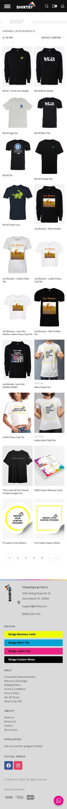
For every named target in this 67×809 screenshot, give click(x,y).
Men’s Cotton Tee (42, 387)
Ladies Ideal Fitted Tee (45, 440)
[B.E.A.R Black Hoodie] (49, 66)
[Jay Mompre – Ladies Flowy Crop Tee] (49, 254)
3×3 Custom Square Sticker (47, 543)
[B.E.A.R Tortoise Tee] (49, 156)
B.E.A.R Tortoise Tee (43, 179)
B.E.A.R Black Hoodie (43, 91)
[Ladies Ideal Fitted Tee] (49, 413)
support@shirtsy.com (34, 606)
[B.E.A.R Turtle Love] (18, 202)
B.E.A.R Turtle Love (11, 224)
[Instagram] (18, 765)
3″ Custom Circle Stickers (14, 543)
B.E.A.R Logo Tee (10, 133)
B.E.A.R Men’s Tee (42, 133)
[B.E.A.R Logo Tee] (18, 112)
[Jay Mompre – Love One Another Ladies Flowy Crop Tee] (18, 307)
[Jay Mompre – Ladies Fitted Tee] (18, 254)
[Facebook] (8, 765)
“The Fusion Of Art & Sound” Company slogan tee (16, 492)
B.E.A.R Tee (8, 175)
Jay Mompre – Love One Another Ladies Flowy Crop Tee (17, 333)
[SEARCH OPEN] (46, 6)
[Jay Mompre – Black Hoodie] (49, 204)
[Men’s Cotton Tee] (49, 360)
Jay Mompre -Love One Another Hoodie (14, 386)
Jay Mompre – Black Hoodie (47, 228)
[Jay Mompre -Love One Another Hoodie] (18, 360)
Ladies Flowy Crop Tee (13, 437)
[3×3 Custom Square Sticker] (49, 519)
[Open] (7, 6)
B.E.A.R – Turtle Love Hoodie (16, 91)
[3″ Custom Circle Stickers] (18, 519)
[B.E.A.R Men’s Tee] (49, 112)
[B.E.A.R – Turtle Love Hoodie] (18, 66)
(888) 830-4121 (31, 614)
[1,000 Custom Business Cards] (49, 466)
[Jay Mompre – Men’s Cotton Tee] (49, 307)
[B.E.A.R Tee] (18, 154)
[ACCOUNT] (62, 6)
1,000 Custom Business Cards (48, 490)
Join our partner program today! (23, 746)
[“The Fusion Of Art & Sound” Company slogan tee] (18, 466)
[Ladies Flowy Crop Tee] (18, 413)
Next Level (39, 383)
